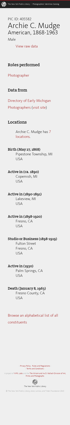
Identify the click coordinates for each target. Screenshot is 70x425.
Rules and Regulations (41, 366)
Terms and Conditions (35, 369)
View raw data (27, 46)
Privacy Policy (25, 366)
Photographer (18, 76)
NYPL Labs (18, 373)
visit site (39, 108)
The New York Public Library (19, 4)
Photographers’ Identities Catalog (46, 4)
